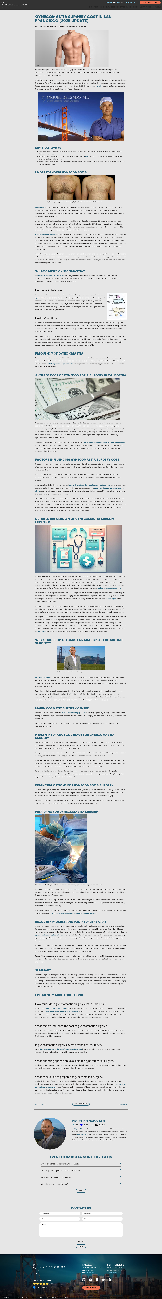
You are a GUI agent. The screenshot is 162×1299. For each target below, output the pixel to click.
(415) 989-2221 (131, 3)
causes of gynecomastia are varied (51, 276)
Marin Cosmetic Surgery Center (74, 713)
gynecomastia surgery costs (55, 1008)
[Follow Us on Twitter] (103, 1280)
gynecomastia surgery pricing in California (62, 1011)
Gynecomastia (40, 208)
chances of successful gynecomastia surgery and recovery (74, 913)
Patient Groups (125, 7)
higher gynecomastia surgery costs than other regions (104, 442)
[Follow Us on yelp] (110, 1280)
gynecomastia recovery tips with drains (50, 935)
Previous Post (40, 1104)
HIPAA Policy (7, 1297)
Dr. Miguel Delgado (42, 677)
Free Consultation (150, 2)
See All (81, 1191)
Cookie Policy (25, 1297)
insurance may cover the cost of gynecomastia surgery (61, 1049)
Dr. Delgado (112, 599)
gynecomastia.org (82, 1134)
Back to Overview (81, 1104)
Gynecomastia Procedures (109, 7)
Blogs (43, 26)
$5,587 (87, 156)
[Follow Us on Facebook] (97, 1280)
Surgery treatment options (45, 234)
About (96, 7)
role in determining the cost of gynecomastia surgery (89, 485)
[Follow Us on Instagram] (83, 1280)
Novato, (118, 3)
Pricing (135, 7)
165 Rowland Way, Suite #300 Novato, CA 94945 (91, 1269)
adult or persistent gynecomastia (60, 364)
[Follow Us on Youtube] (90, 1280)
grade (99, 86)
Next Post (123, 1104)
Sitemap (42, 1297)
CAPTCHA (81, 1241)
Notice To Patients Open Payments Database (58, 1297)
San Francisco (107, 3)
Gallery (142, 7)
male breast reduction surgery (109, 588)
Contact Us (157, 7)
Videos (148, 7)
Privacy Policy (16, 1297)
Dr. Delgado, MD (77, 1129)
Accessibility (34, 1297)
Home (90, 7)
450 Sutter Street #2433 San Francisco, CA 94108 (114, 1269)
